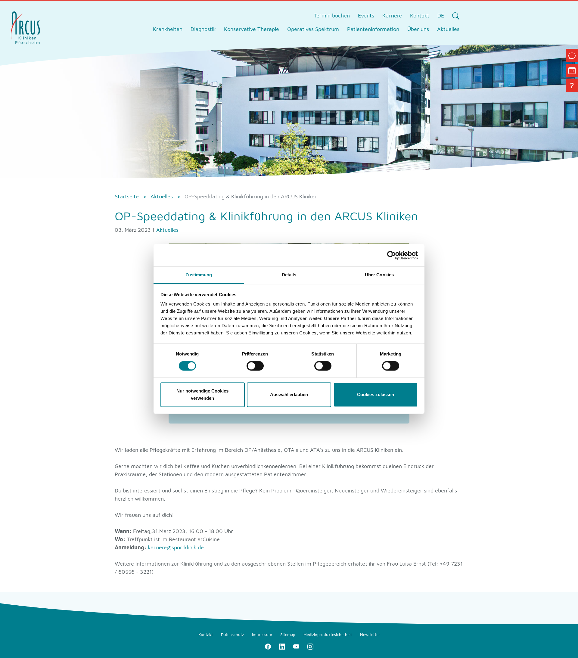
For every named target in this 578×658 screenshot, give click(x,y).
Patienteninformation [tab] (373, 29)
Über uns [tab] (418, 29)
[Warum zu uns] (572, 85)
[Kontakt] (572, 55)
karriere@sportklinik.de (176, 547)
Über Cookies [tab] (379, 274)
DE (440, 15)
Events (366, 15)
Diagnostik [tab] (203, 29)
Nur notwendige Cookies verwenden (202, 394)
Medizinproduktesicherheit (327, 634)
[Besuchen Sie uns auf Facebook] (268, 646)
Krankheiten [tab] (167, 29)
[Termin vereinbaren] (572, 70)
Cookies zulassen (375, 394)
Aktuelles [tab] (448, 29)
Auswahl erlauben (289, 394)
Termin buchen (332, 15)
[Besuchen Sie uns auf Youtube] (296, 646)
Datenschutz (232, 634)
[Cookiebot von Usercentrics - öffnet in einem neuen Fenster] (391, 255)
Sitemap (287, 634)
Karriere (392, 15)
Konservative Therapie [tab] (251, 29)
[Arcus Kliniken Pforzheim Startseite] (25, 27)
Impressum (262, 634)
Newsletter (370, 634)
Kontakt (419, 15)
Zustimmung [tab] (198, 274)
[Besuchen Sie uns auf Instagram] (310, 646)
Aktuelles (167, 230)
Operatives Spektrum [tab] (313, 29)
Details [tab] (289, 274)
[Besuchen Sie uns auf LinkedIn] (282, 646)
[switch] (255, 366)
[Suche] (455, 16)
